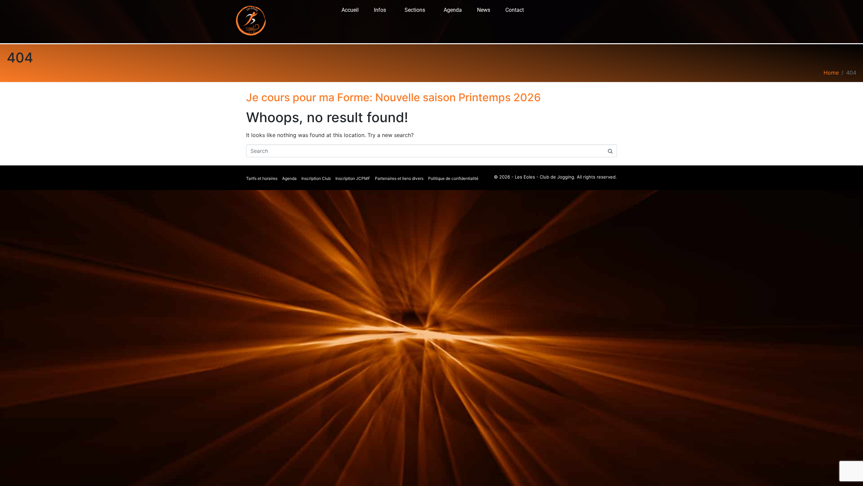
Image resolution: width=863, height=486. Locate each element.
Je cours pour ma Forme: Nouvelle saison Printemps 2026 (393, 97)
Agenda (453, 10)
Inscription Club (316, 178)
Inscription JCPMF (352, 178)
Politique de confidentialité (453, 178)
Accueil (350, 10)
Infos (380, 10)
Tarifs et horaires (261, 178)
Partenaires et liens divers (399, 178)
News (483, 10)
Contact (514, 10)
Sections (415, 10)
